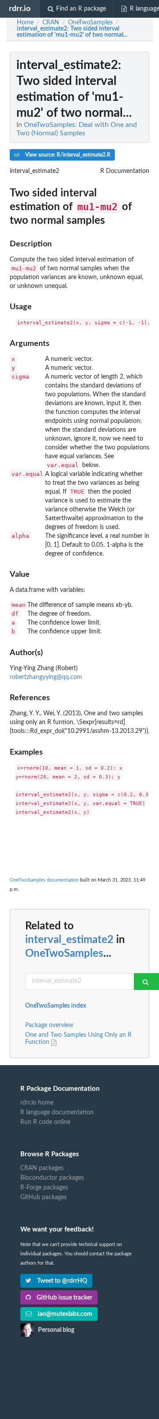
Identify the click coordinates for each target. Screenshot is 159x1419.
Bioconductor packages (52, 1178)
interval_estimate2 (69, 940)
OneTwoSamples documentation (44, 880)
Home (25, 22)
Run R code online (45, 1122)
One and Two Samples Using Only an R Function (78, 1038)
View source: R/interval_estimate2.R (67, 154)
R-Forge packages (44, 1188)
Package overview (49, 1025)
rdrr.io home (36, 1103)
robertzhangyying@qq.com (46, 677)
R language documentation (57, 1112)
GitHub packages (43, 1197)
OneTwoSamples (64, 953)
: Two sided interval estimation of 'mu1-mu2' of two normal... (72, 32)
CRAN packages (42, 1168)
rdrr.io (19, 8)
